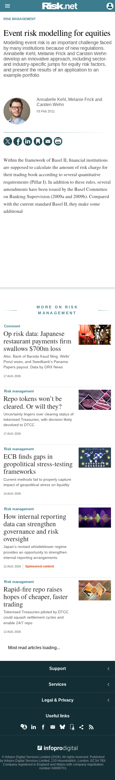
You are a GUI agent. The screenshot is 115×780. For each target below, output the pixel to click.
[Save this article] (38, 141)
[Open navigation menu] (5, 6)
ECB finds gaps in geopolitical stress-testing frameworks (38, 463)
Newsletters (52, 727)
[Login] (109, 5)
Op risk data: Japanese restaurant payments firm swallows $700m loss (37, 341)
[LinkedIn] (28, 141)
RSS (91, 727)
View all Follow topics (24, 727)
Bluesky (62, 727)
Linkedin (33, 727)
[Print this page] (58, 141)
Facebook (43, 727)
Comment (12, 326)
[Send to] (48, 141)
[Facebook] (17, 141)
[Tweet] (7, 141)
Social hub (81, 727)
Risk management (19, 19)
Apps (72, 727)
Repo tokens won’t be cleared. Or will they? (32, 402)
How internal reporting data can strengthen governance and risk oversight (34, 527)
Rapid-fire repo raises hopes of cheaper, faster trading (35, 596)
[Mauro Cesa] (16, 111)
